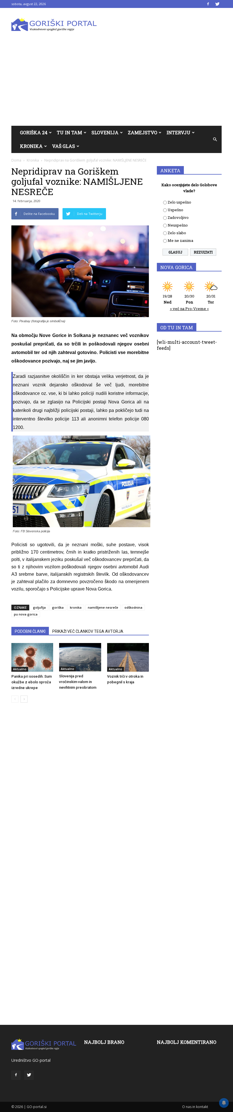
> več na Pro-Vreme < (189, 308)
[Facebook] (208, 4)
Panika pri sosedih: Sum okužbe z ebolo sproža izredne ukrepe (31, 682)
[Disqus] (80, 793)
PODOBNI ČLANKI (30, 631)
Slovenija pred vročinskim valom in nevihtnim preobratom (77, 682)
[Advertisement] (116, 83)
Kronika (31, 146)
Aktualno (19, 669)
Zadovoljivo (178, 217)
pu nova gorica (26, 614)
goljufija (39, 607)
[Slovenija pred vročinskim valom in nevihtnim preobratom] (80, 657)
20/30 (189, 299)
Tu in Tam (69, 132)
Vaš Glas (63, 146)
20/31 (210, 299)
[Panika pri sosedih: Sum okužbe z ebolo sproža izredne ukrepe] (32, 657)
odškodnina (133, 607)
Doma (16, 160)
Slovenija (104, 132)
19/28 (167, 299)
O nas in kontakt (195, 1106)
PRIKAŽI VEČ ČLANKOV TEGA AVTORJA (87, 631)
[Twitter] (217, 4)
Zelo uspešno (179, 202)
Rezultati (203, 252)
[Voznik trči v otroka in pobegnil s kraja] (128, 657)
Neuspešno (178, 225)
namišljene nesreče (103, 607)
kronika (76, 607)
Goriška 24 (33, 132)
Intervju (178, 132)
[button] (215, 139)
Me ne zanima (180, 240)
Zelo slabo (177, 232)
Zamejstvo (142, 132)
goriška (58, 607)
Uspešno (175, 209)
